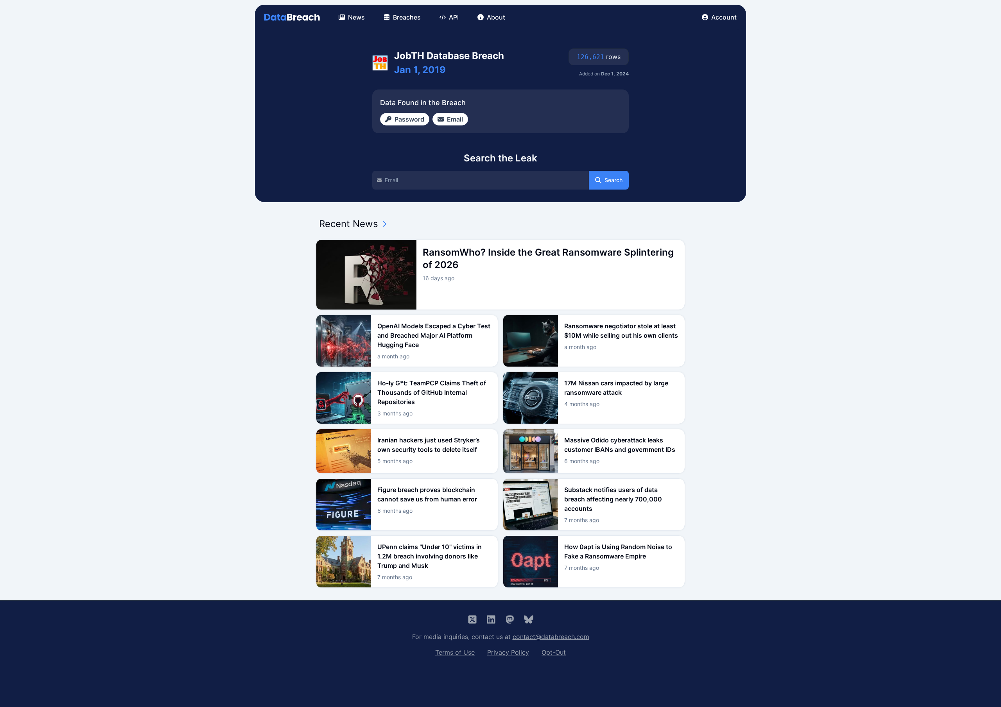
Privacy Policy (508, 652)
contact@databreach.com (551, 637)
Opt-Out (554, 652)
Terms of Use (455, 652)
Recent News (348, 223)
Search (613, 180)
